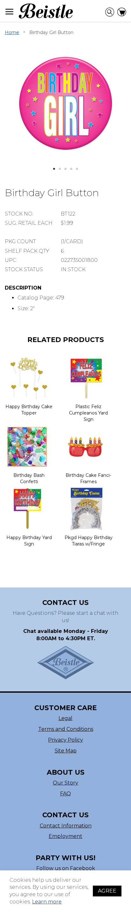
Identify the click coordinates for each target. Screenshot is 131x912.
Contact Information (66, 826)
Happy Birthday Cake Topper (28, 410)
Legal (65, 718)
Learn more (47, 902)
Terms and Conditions (65, 729)
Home (12, 32)
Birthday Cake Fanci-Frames (88, 478)
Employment (65, 836)
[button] (54, 169)
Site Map (66, 751)
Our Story (65, 783)
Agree (107, 891)
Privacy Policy (65, 740)
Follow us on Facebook (65, 868)
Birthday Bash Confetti (29, 478)
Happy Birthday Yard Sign (29, 541)
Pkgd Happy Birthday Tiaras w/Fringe (89, 541)
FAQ (65, 794)
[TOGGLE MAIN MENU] (9, 11)
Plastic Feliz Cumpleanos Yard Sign (88, 413)
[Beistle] (46, 10)
